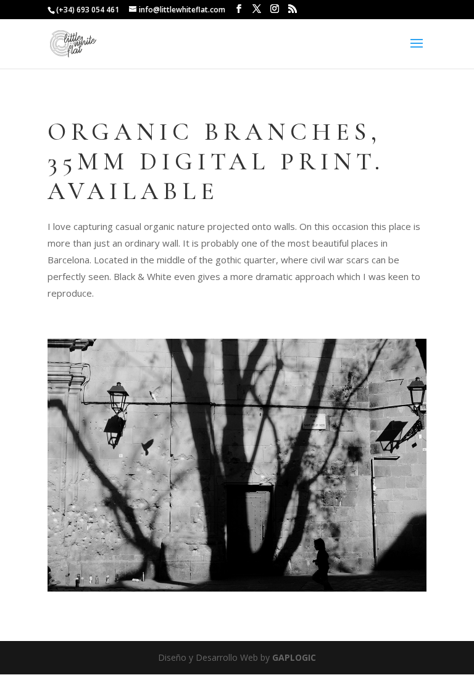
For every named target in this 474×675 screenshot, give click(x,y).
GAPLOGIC (294, 657)
